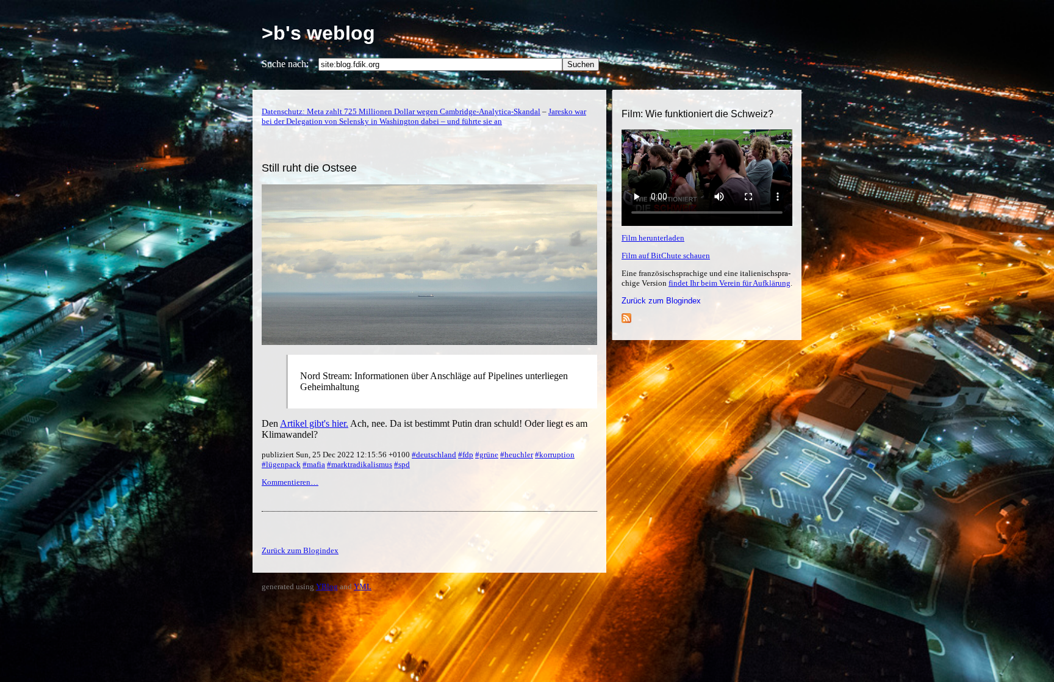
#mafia (314, 464)
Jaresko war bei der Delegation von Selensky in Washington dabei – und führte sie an (424, 116)
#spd (402, 464)
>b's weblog (318, 33)
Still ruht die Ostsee (309, 168)
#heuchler (516, 454)
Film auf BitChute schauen (666, 255)
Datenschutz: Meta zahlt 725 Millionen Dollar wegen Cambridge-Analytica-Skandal (401, 111)
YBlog (327, 586)
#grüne (486, 454)
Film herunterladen (653, 237)
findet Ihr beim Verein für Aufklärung (729, 283)
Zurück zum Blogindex (661, 300)
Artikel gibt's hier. (314, 423)
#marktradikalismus (359, 464)
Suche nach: (285, 64)
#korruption (555, 454)
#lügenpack (281, 464)
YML (362, 586)
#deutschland (434, 454)
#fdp (465, 454)
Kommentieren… (290, 482)
